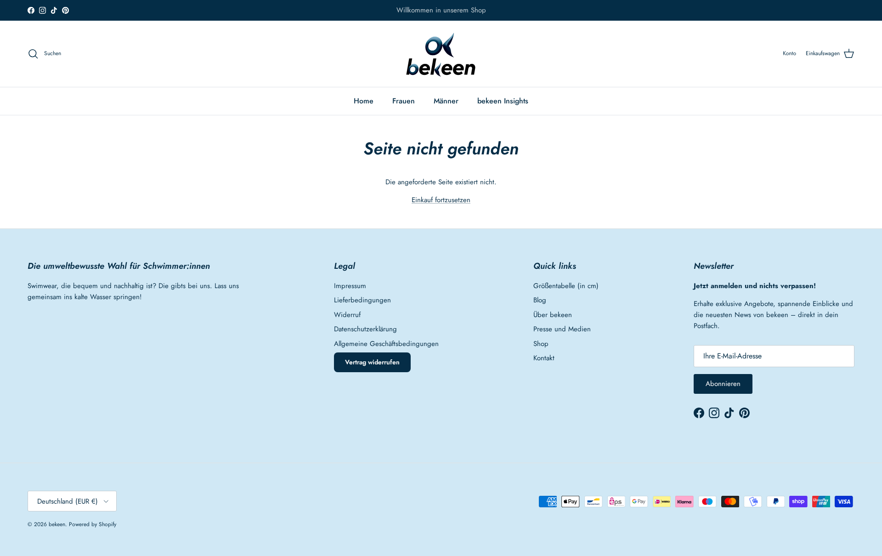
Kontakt (543, 358)
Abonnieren (723, 384)
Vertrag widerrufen (372, 362)
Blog (539, 300)
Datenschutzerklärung (365, 329)
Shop (540, 344)
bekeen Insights (502, 101)
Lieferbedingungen (362, 300)
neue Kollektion (464, 14)
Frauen (403, 101)
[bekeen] (441, 54)
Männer (446, 101)
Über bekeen (552, 315)
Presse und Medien (562, 329)
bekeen (57, 524)
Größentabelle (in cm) (566, 286)
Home (363, 101)
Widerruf (347, 315)
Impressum (350, 286)
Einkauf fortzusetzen (441, 200)
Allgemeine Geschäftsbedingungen (386, 344)
